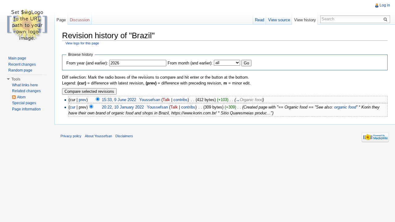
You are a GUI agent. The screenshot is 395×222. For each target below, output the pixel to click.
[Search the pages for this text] (386, 19)
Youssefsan (149, 99)
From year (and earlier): (87, 63)
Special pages (24, 103)
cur (72, 107)
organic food (345, 107)
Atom (21, 97)
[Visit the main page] (27, 24)
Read (259, 20)
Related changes (26, 91)
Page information (26, 109)
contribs (180, 99)
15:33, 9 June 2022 (119, 99)
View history (305, 20)
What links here (25, 85)
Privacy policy (70, 136)
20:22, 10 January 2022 (123, 107)
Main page (17, 58)
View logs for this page (82, 43)
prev (82, 99)
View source (279, 20)
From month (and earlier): (190, 63)
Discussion (79, 20)
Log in (385, 5)
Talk (166, 99)
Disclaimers (124, 136)
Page (61, 20)
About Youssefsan (98, 136)
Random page (20, 70)
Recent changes (22, 64)
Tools (15, 79)
